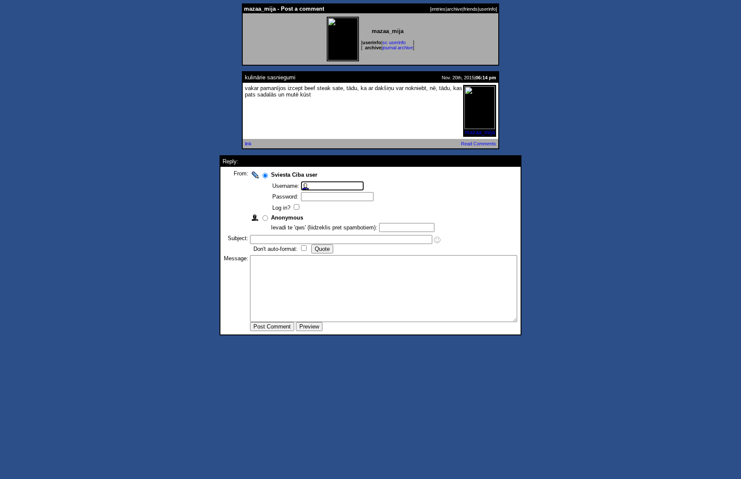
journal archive (398, 47)
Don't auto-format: (276, 249)
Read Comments (478, 143)
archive (454, 9)
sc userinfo (394, 42)
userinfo (487, 9)
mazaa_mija (480, 132)
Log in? (282, 208)
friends (471, 9)
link (248, 143)
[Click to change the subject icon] (437, 240)
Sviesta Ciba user (294, 175)
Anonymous (287, 217)
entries (438, 9)
